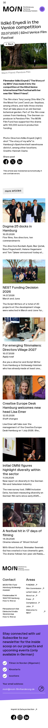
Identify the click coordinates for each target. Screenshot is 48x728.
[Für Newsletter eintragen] (40, 689)
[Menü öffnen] (42, 9)
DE (4, 3)
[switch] (21, 663)
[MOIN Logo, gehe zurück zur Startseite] (21, 9)
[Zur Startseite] (24, 568)
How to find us (9, 601)
